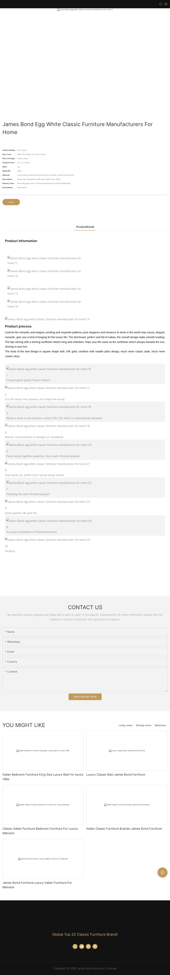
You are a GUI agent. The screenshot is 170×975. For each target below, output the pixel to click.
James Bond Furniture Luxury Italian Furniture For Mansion (37, 885)
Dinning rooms (143, 725)
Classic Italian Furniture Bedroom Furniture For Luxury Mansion (40, 831)
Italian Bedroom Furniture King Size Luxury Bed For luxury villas (43, 777)
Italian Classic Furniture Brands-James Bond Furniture (124, 828)
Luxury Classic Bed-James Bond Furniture (115, 774)
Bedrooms (160, 725)
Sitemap (111, 968)
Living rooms (125, 725)
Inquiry (11, 202)
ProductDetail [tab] (85, 226)
